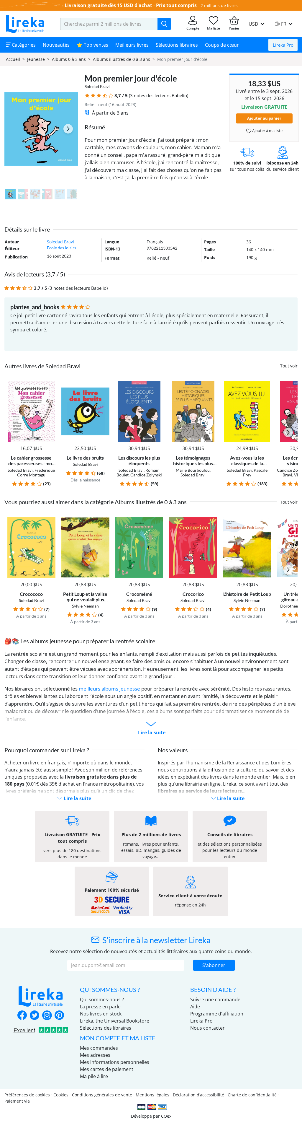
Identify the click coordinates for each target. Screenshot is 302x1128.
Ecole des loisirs (61, 247)
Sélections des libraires (105, 1028)
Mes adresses (95, 1055)
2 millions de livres (219, 5)
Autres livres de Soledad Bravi (42, 366)
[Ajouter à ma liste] (50, 384)
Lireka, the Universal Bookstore (114, 1021)
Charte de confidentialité (252, 1095)
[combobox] (109, 24)
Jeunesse (36, 59)
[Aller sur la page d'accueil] (25, 24)
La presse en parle (100, 1006)
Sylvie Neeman (85, 605)
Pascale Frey (255, 473)
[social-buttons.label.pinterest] (59, 1015)
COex (166, 1116)
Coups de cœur (222, 45)
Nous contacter (207, 1028)
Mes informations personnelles (114, 1062)
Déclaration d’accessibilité (198, 1095)
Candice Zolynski (146, 474)
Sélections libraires (177, 45)
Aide (195, 1006)
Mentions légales (152, 1095)
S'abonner (213, 965)
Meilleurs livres (132, 45)
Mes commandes (99, 1048)
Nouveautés (56, 45)
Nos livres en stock (101, 1013)
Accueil (13, 59)
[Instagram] (47, 1015)
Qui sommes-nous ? (102, 999)
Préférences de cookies (27, 1095)
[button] (87, 95)
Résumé (95, 127)
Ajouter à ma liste (267, 130)
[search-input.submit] (164, 24)
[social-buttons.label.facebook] (22, 1015)
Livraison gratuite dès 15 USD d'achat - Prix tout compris (131, 5)
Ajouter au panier (264, 118)
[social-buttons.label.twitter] (34, 1015)
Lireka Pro (283, 45)
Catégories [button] (23, 45)
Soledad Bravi (97, 86)
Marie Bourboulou (193, 470)
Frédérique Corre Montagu (36, 473)
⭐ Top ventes (92, 45)
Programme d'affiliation (216, 1013)
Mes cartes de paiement (106, 1069)
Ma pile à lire (94, 1076)
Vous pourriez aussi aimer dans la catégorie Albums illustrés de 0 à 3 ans (95, 501)
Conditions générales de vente (102, 1095)
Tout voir (289, 366)
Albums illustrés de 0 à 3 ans (121, 59)
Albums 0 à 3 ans (69, 59)
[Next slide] (68, 129)
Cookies (60, 1095)
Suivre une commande (215, 999)
